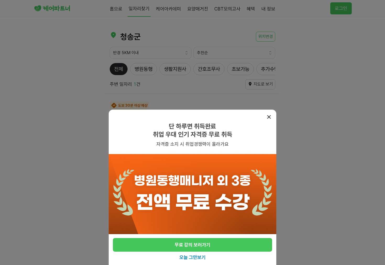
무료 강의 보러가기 (192, 245)
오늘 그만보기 (192, 257)
